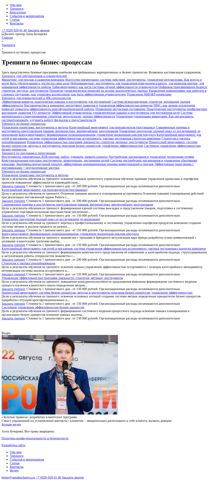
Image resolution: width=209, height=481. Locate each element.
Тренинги (16, 8)
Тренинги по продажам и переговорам (29, 153)
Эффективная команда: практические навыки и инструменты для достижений (56, 101)
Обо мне (16, 5)
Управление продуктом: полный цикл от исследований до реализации (51, 219)
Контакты (16, 23)
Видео (14, 470)
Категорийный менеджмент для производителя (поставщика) (112, 127)
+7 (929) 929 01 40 (14, 30)
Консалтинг (18, 12)
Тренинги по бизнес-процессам (24, 123)
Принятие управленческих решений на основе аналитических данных (98, 90)
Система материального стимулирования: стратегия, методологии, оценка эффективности (97, 114)
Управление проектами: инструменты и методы (35, 127)
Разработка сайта (13, 445)
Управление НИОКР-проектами (149, 94)
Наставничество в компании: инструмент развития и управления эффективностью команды (88, 105)
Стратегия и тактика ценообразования (28, 263)
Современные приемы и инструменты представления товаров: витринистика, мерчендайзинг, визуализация (96, 129)
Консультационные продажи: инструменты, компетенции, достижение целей (55, 160)
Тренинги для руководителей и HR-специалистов (36, 98)
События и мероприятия (27, 16)
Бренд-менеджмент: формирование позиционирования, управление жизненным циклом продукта (87, 134)
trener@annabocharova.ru (18, 477)
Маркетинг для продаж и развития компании (33, 79)
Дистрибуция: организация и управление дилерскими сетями (151, 156)
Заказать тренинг (14, 186)
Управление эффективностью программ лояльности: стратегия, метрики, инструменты (87, 142)
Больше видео (11, 424)
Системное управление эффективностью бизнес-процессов (43, 307)
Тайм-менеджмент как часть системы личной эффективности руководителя (105, 87)
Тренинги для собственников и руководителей (34, 76)
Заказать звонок (39, 30)
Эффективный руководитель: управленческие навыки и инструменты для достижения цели (115, 112)
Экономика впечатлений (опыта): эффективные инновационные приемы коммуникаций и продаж (84, 164)
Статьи (15, 19)
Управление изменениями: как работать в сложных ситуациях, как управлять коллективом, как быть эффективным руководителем (104, 92)
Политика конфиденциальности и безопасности (35, 438)
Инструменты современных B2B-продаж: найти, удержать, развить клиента (55, 156)
